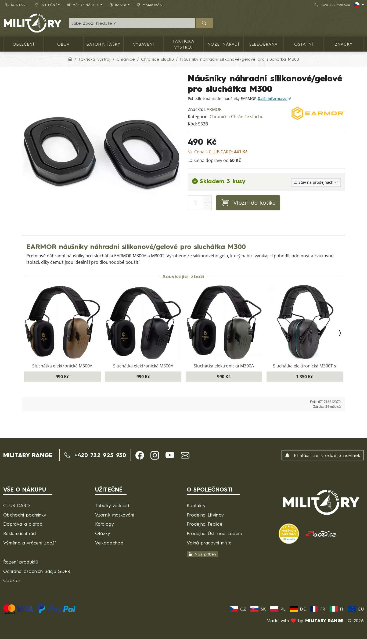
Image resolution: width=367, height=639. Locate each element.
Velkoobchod (109, 543)
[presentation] (27, 333)
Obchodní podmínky (24, 515)
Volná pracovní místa (209, 543)
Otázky (102, 533)
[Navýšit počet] (208, 199)
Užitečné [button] (49, 5)
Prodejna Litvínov (205, 515)
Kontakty (196, 505)
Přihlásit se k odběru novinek (326, 455)
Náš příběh (205, 554)
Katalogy (104, 524)
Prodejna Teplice (204, 524)
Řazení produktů (20, 562)
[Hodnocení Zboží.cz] (321, 533)
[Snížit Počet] (208, 206)
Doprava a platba (22, 524)
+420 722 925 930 (335, 5)
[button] (139, 455)
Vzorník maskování (114, 515)
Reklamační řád (19, 533)
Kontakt (19, 5)
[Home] (70, 59)
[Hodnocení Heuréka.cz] (290, 533)
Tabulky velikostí (112, 505)
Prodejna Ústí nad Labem (214, 533)
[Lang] (359, 5)
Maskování (153, 5)
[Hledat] (204, 23)
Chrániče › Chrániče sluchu (237, 117)
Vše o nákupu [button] (86, 5)
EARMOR (213, 109)
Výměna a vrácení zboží (29, 543)
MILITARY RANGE (27, 455)
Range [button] (121, 5)
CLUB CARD (16, 505)
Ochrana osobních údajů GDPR (36, 571)
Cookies (11, 580)
